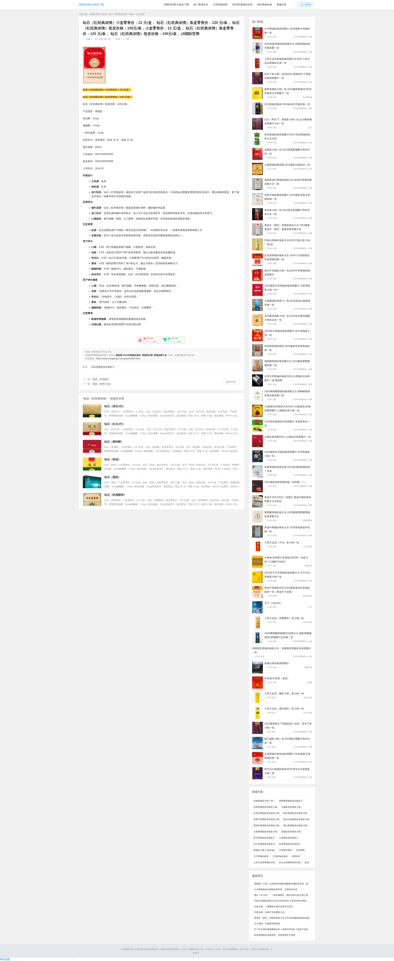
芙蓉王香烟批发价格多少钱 (266, 819)
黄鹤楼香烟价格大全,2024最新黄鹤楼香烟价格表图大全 (287, 514)
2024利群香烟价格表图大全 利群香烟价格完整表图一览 (287, 46)
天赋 (88, 39)
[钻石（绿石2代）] (92, 410)
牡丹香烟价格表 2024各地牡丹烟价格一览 (287, 104)
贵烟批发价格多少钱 (291, 831)
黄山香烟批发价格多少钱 (295, 825)
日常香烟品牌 (220, 4)
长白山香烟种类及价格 (290, 862)
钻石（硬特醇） (114, 441)
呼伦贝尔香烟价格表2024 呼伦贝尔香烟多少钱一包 (287, 771)
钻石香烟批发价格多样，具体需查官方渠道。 (275, 935)
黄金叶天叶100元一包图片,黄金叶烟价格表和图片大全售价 (287, 499)
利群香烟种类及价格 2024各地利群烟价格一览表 (287, 469)
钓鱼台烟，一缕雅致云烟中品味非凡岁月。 (274, 906)
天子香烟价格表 (261, 856)
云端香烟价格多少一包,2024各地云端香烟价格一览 (287, 302)
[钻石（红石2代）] (92, 428)
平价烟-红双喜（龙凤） (277, 678)
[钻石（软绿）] (92, 464)
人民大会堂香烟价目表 (264, 862)
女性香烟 (300, 850)
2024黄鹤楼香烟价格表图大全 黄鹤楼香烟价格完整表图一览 (287, 393)
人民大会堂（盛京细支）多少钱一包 (284, 708)
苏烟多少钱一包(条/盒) (264, 850)
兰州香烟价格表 (280, 856)
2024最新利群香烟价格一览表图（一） (285, 482)
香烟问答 (281, 4)
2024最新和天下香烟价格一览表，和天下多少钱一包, (288, 725)
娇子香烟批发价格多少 (264, 838)
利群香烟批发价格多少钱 (265, 807)
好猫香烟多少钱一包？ (264, 801)
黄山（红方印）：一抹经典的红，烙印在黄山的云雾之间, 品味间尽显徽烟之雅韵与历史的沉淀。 (300, 895)
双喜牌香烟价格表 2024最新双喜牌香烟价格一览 (287, 348)
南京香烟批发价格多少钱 (295, 813)
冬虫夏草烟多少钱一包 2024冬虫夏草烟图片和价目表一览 (287, 318)
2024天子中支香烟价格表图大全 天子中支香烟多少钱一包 (287, 574)
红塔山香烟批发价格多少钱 (266, 813)
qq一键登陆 (305, 4)
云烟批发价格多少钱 (291, 807)
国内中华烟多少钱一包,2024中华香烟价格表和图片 (287, 272)
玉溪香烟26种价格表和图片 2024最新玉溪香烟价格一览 (287, 756)
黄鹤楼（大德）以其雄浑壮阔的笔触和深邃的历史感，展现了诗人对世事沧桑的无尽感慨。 (297, 883)
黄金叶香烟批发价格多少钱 (266, 825)
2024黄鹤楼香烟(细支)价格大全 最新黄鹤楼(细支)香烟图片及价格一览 (288, 635)
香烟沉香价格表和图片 (276, 663)
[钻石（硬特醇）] (92, 446)
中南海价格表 (285, 850)
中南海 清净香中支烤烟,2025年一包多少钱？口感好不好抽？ (286, 559)
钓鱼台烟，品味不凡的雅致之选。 (270, 912)
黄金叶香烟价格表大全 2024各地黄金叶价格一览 (287, 529)
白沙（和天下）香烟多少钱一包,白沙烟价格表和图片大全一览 (288, 121)
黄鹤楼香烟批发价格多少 (291, 801)
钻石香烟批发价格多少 (103, 367)
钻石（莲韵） (112, 477)
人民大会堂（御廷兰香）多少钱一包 (284, 693)
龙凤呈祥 (296, 856)
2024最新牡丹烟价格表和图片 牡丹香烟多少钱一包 (287, 454)
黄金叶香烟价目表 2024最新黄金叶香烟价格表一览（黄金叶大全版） (287, 589)
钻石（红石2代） (114, 424)
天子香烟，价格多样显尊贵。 (268, 923)
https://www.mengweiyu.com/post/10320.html (118, 358)
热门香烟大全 (200, 4)
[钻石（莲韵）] (92, 481)
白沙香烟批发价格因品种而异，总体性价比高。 (277, 889)
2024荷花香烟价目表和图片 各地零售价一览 (287, 423)
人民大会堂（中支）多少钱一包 (281, 542)
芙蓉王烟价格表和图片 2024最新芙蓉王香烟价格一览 (287, 197)
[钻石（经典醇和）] (92, 499)
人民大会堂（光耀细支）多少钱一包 (284, 618)
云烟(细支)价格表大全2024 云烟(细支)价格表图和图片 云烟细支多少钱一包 (287, 408)
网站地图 (5, 959)
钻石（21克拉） (101, 379)
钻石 (131, 14)
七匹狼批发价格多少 (288, 838)
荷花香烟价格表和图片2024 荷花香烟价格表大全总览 (287, 136)
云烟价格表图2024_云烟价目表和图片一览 (287, 437)
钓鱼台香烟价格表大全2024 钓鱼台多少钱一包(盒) (287, 242)
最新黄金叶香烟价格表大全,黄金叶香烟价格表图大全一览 (288, 182)
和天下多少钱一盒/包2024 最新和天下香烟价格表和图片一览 (287, 76)
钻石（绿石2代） (114, 406)
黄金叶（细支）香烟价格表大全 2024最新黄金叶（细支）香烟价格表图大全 (287, 227)
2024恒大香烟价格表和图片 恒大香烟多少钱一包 (287, 333)
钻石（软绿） (112, 459)
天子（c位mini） (273, 603)
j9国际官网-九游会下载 (91, 4)
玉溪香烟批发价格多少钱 (265, 831)
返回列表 (231, 382)
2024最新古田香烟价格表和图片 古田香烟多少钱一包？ (287, 287)
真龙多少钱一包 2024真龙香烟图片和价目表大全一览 (287, 212)
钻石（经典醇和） (115, 494)
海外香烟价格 (264, 4)
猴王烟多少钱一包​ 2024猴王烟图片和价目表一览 (287, 740)
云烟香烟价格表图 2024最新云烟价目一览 (287, 164)
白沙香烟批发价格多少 (264, 844)
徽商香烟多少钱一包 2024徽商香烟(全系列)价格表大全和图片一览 (288, 91)
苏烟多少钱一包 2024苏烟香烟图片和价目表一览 (287, 151)
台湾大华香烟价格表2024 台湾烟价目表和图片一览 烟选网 (287, 378)
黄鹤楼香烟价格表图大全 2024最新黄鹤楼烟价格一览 (287, 363)
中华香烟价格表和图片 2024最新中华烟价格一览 (287, 30)
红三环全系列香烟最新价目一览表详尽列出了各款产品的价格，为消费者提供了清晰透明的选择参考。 (302, 929)
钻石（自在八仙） (102, 384)
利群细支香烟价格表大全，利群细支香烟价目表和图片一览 (281, 650)
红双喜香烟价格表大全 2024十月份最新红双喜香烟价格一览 (287, 257)
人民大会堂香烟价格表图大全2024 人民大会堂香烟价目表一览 (287, 61)
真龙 (307, 862)
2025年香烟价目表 (242, 4)
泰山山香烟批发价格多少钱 (296, 819)
